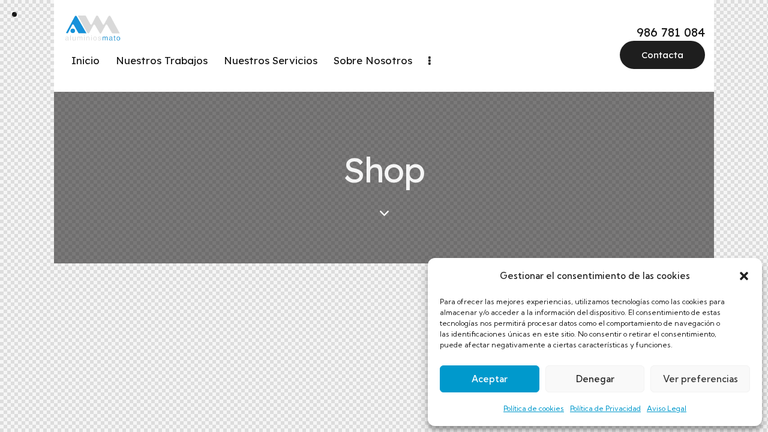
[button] (744, 276)
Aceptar (490, 379)
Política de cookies (533, 408)
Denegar (595, 379)
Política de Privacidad (605, 408)
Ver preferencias (700, 379)
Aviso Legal (666, 408)
